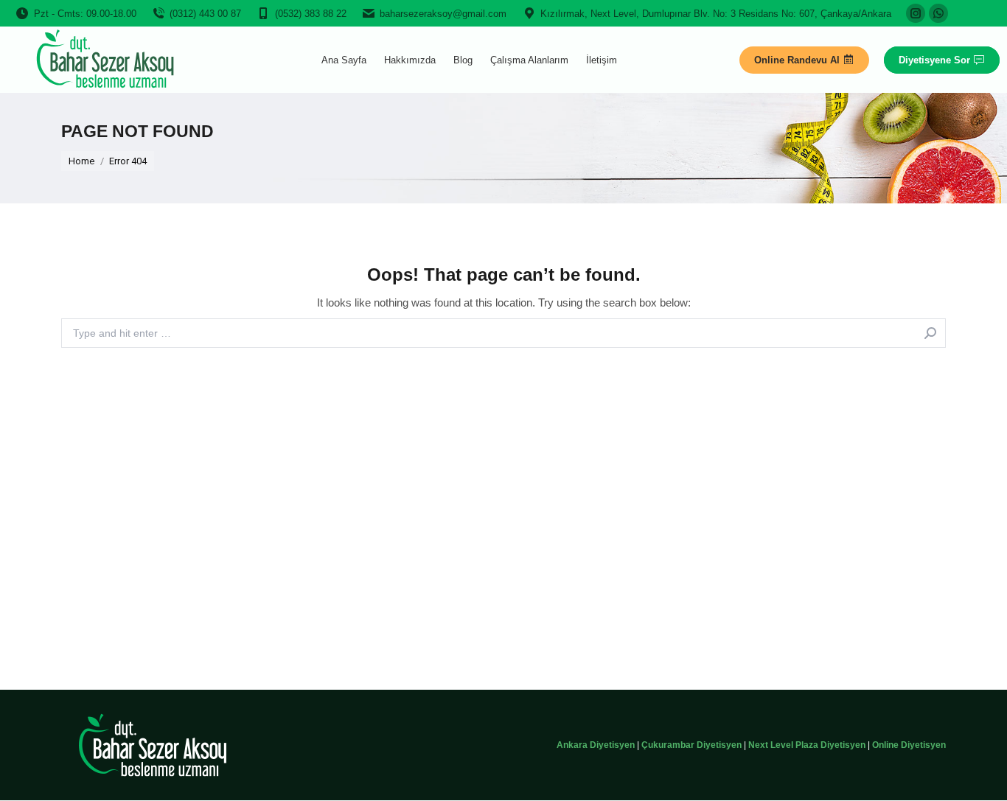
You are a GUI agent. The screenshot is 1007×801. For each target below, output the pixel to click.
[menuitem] (343, 60)
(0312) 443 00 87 (205, 13)
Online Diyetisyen (909, 745)
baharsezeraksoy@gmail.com (443, 13)
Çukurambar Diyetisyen (691, 745)
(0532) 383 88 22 (310, 13)
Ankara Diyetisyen (596, 745)
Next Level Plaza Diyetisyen (806, 745)
